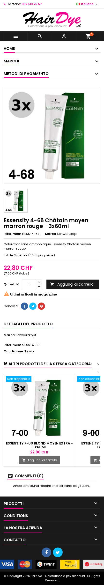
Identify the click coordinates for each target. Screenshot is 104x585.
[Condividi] (24, 306)
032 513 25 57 (32, 4)
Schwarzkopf (25, 335)
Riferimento (14, 234)
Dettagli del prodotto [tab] (28, 324)
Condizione (13, 351)
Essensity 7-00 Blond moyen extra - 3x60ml (39, 445)
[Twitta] (33, 306)
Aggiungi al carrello (72, 284)
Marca (50, 234)
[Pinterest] (41, 306)
